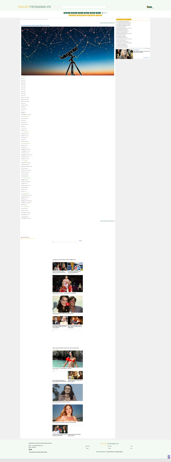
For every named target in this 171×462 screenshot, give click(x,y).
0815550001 (33, 447)
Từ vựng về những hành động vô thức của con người (124, 28)
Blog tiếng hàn (82, 15)
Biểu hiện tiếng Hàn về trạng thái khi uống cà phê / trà (124, 33)
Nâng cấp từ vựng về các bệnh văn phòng (122, 41)
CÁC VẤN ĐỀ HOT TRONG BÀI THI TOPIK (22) (123, 24)
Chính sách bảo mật (33, 452)
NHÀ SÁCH (105, 12)
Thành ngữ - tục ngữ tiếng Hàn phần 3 (121, 32)
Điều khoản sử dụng (42, 452)
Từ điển (99, 15)
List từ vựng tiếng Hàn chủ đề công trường (122, 21)
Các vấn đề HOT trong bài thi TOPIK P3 (122, 45)
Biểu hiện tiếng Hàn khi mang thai (121, 36)
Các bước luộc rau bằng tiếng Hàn (121, 44)
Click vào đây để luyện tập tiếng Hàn (107, 22)
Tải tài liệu (73, 15)
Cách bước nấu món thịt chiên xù (121, 40)
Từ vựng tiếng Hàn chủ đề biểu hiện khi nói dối (123, 25)
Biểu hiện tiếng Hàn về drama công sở (121, 29)
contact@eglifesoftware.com (37, 445)
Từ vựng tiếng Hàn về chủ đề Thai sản (121, 37)
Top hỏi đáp (91, 15)
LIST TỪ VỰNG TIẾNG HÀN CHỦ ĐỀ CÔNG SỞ (123, 22)
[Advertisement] (7, 23)
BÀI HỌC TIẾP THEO (28, 238)
